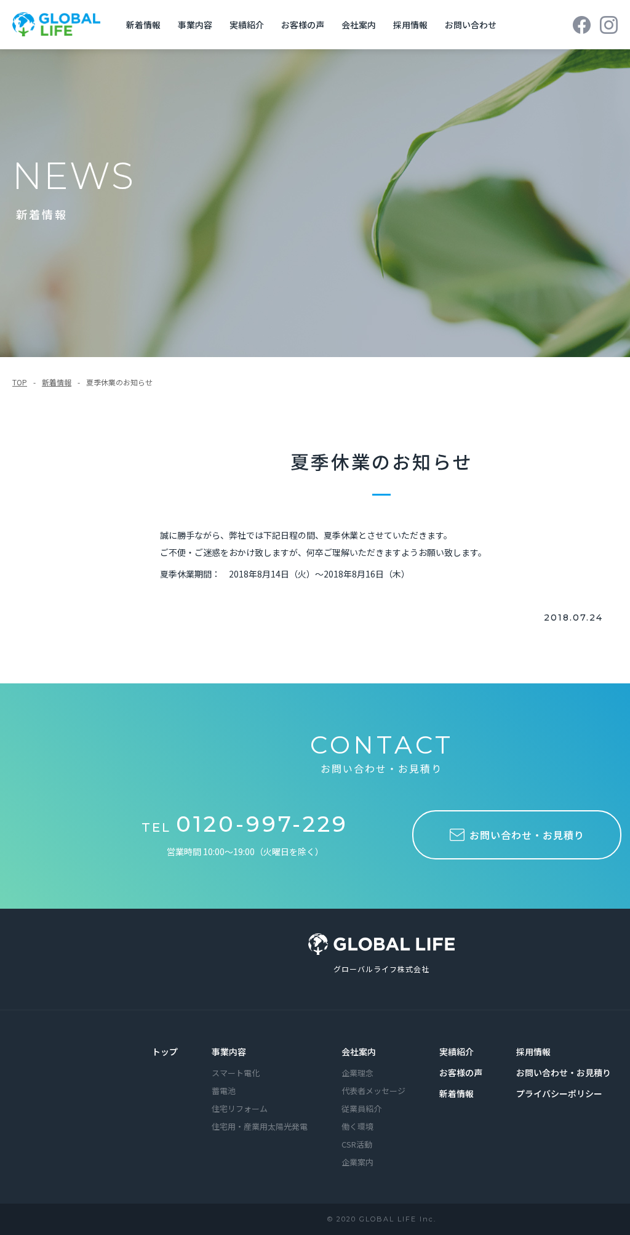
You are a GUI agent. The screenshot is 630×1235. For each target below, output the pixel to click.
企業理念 (357, 1073)
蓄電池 (224, 1090)
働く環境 (357, 1126)
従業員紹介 (361, 1108)
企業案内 (357, 1162)
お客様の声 (302, 24)
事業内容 (195, 24)
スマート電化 (236, 1073)
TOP (19, 382)
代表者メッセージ (373, 1090)
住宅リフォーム (240, 1108)
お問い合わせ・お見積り (563, 1072)
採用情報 (410, 24)
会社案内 (358, 24)
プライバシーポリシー (559, 1093)
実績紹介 (246, 24)
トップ (165, 1051)
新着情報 (143, 24)
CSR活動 (356, 1144)
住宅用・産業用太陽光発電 (260, 1126)
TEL (245, 827)
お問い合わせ (470, 24)
